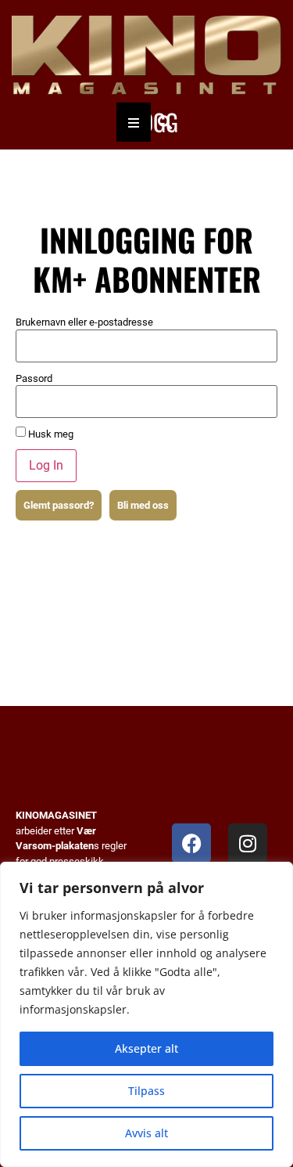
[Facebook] (191, 843)
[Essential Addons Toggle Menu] (133, 122)
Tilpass (146, 1090)
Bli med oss (143, 505)
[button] (165, 122)
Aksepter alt (146, 1048)
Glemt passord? (58, 505)
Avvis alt (146, 1133)
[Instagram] (247, 843)
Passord (34, 378)
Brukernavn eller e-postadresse (84, 322)
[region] (146, 1014)
